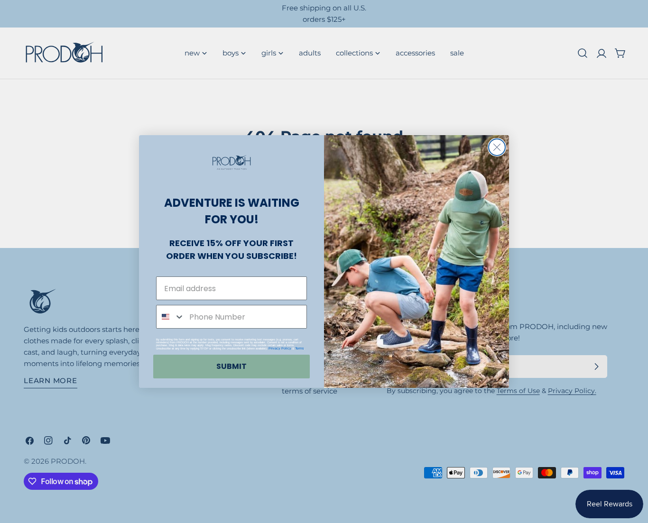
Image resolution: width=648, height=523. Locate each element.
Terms (299, 348)
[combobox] (171, 316)
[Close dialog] (497, 147)
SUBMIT (231, 366)
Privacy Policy (279, 348)
